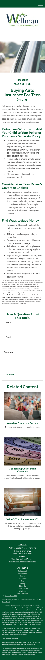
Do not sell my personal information (15, 634)
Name (8, 322)
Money (22, 583)
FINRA (30, 644)
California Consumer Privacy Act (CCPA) (26, 630)
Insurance (22, 578)
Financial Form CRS (11, 596)
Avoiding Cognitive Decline (22, 423)
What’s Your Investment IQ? (22, 519)
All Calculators (22, 593)
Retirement (22, 571)
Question (8, 352)
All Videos (22, 591)
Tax (22, 581)
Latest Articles (22, 588)
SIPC (34, 644)
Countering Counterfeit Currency (22, 470)
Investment (22, 573)
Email (8, 337)
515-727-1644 (24, 37)
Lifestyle (22, 586)
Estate (22, 576)
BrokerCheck (6, 602)
